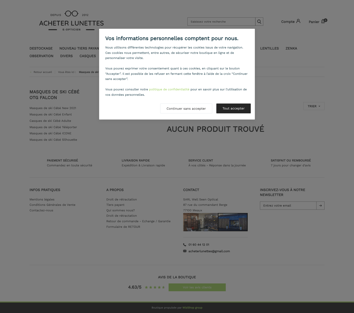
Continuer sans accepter (186, 108)
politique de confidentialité (169, 89)
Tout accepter (233, 108)
